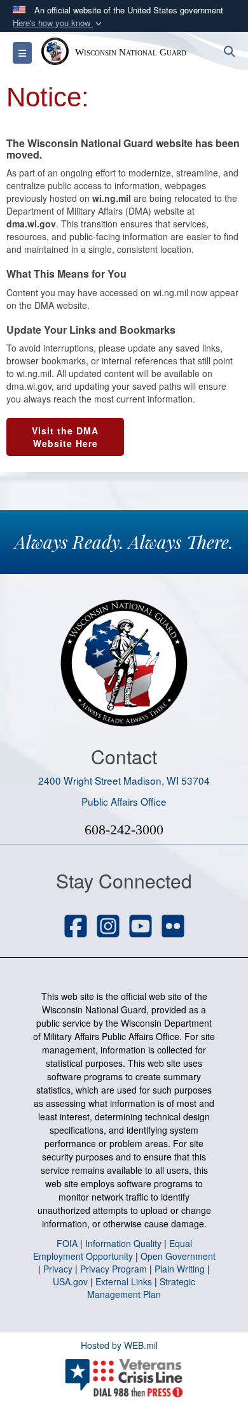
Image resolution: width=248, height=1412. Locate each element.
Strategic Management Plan (141, 1288)
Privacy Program (113, 1268)
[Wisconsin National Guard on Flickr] (173, 927)
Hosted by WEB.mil (119, 1345)
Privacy (57, 1268)
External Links (123, 1281)
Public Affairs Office (124, 801)
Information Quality (123, 1243)
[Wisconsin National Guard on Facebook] (76, 927)
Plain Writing (180, 1268)
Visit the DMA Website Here (65, 437)
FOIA (67, 1243)
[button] (58, 23)
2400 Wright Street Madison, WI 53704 (124, 780)
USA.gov (70, 1281)
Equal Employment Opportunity (112, 1249)
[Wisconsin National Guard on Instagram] (108, 927)
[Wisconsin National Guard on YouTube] (140, 927)
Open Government (178, 1256)
